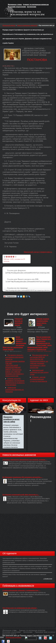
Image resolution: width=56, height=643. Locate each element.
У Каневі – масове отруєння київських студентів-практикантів (38, 379)
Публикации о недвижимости (18, 585)
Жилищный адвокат (8, 25)
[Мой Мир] (26, 296)
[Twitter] (21, 296)
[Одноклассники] (24, 296)
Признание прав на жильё (45, 632)
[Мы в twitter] (50, 637)
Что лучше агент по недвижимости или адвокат (19, 608)
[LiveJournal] (29, 296)
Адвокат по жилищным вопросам (36, 4)
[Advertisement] (29, 301)
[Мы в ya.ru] (8, 641)
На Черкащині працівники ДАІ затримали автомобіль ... (22, 477)
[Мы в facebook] (3, 641)
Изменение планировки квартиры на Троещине (14, 390)
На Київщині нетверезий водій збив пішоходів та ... (20, 494)
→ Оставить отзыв (47, 578)
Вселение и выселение (17, 7)
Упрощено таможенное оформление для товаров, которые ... (24, 459)
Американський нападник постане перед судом (39, 372)
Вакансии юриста (9, 634)
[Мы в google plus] (45, 637)
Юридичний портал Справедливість (38, 252)
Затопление (31, 7)
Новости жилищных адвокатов (27, 25)
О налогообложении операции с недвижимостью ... (21, 590)
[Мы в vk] (40, 637)
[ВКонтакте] (18, 296)
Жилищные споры (15, 4)
